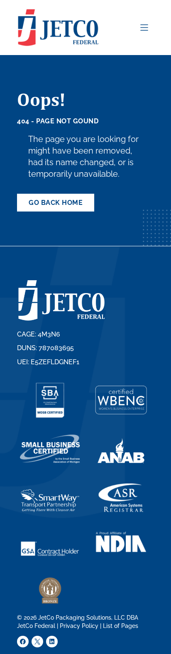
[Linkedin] (52, 641)
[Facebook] (23, 641)
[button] (144, 27)
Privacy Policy (79, 626)
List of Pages (120, 626)
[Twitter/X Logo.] (37, 641)
